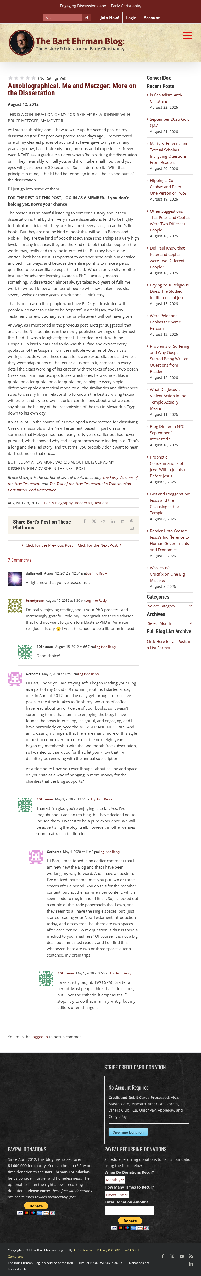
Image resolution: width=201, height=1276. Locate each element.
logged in (39, 1036)
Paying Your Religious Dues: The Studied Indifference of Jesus (169, 291)
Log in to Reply (96, 573)
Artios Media (82, 1250)
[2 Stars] (16, 78)
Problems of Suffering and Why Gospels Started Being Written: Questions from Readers (169, 359)
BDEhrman (44, 799)
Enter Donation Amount (126, 1202)
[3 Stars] (22, 78)
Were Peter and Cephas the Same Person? (165, 322)
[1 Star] (10, 78)
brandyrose (35, 600)
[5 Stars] (33, 78)
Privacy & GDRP (108, 1250)
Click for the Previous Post (49, 545)
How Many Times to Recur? (129, 1187)
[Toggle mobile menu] (188, 35)
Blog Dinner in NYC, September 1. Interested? (167, 432)
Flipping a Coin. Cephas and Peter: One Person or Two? (168, 187)
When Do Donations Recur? (129, 1172)
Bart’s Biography (58, 502)
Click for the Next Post (98, 545)
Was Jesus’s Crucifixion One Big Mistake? (167, 574)
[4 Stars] (27, 78)
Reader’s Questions (92, 502)
